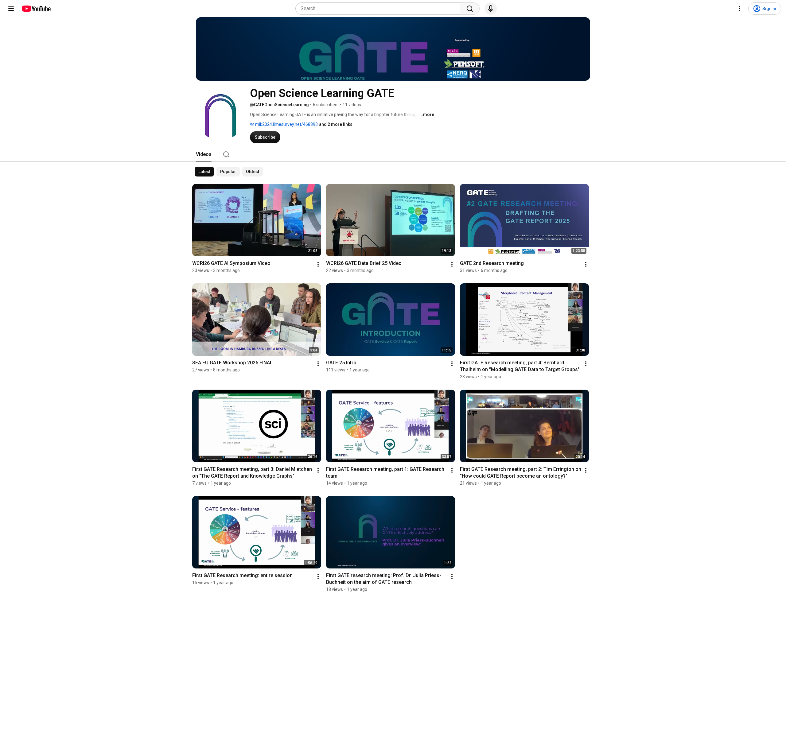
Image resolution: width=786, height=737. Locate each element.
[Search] (470, 8)
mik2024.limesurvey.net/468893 (286, 124)
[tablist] (393, 154)
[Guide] (11, 8)
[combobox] (380, 8)
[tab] (204, 154)
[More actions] (318, 264)
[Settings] (739, 8)
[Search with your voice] (490, 8)
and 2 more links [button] (335, 124)
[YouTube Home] (36, 8)
